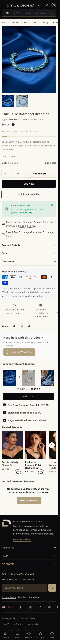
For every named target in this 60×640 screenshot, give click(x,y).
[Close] (52, 205)
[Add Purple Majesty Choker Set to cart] (18, 472)
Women (15, 22)
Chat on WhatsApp (21, 351)
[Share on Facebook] (14, 326)
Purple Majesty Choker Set (10, 463)
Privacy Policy (9, 597)
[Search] (51, 13)
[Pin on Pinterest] (29, 326)
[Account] (46, 5)
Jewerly (44, 22)
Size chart (50, 162)
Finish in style (30, 22)
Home (4, 22)
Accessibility (35, 624)
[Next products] (52, 445)
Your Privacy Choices (13, 624)
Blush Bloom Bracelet (20, 412)
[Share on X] (22, 326)
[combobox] (29, 13)
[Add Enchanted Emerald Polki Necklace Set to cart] (41, 472)
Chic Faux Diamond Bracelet (23, 405)
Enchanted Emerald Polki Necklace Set (33, 465)
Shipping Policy (26, 226)
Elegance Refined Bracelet (22, 420)
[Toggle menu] (3, 5)
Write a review (29, 500)
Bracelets (13, 119)
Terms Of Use (27, 618)
